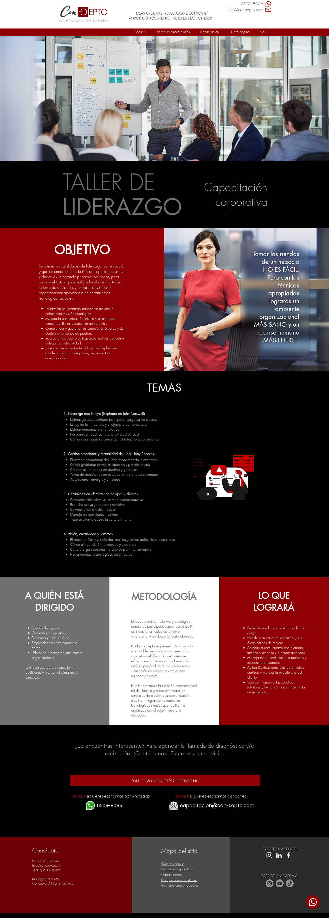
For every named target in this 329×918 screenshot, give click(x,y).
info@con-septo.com (46, 865)
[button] (173, 31)
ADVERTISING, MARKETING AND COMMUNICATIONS (169, 2)
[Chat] (313, 902)
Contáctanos (151, 753)
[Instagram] (269, 883)
